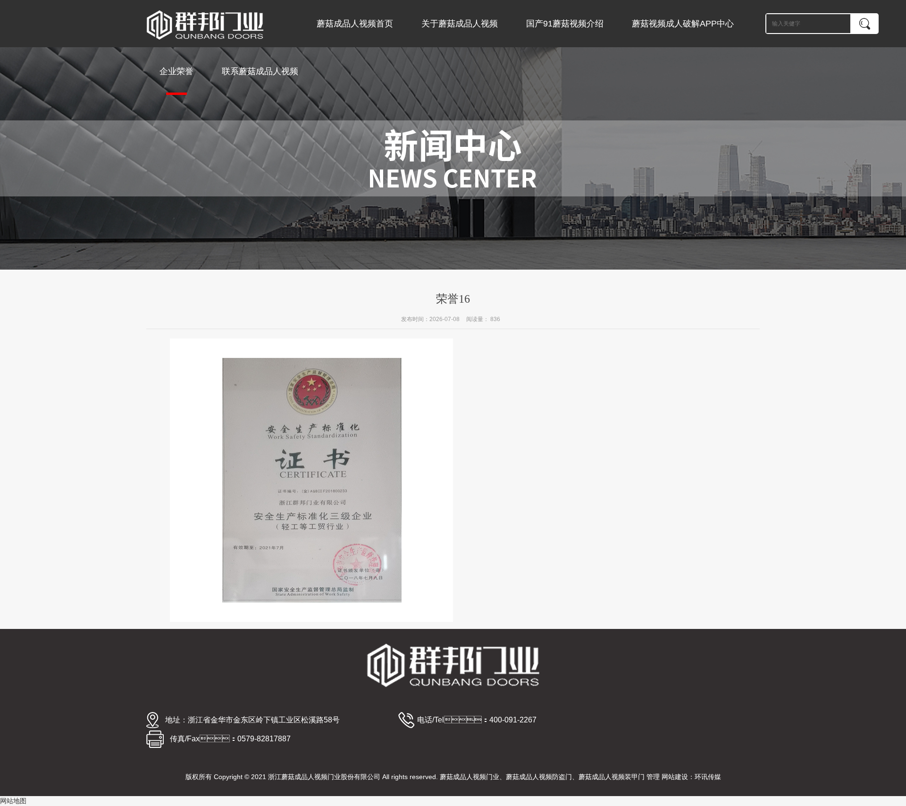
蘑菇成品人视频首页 (355, 23)
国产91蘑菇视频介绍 (565, 23)
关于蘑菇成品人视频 (459, 23)
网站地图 (13, 801)
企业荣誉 (176, 71)
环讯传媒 (708, 777)
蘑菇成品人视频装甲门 (612, 777)
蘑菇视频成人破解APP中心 (683, 23)
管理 (653, 777)
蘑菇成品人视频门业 (469, 777)
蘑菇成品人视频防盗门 (539, 777)
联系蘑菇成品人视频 (260, 71)
